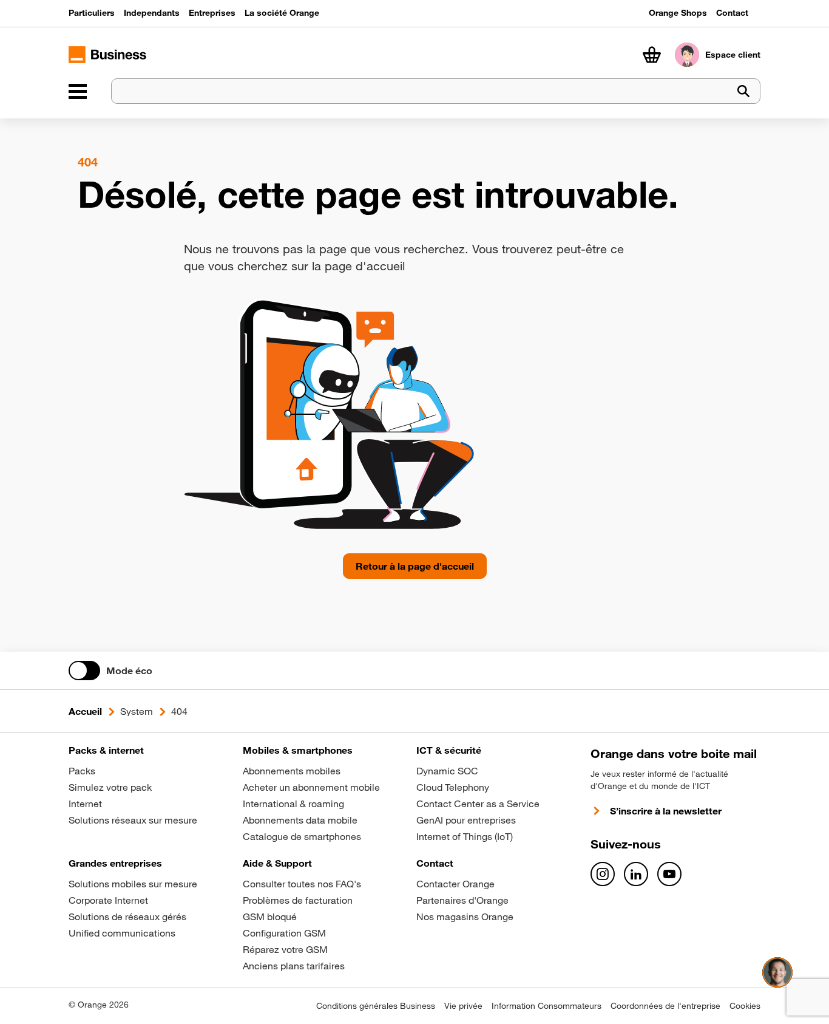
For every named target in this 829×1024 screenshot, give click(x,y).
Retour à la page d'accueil (415, 566)
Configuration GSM (284, 933)
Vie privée (463, 1005)
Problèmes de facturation (298, 900)
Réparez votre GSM (285, 949)
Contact (732, 12)
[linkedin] (636, 874)
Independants (152, 12)
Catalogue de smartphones (302, 836)
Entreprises (212, 12)
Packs (82, 771)
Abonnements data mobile (300, 820)
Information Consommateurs (546, 1005)
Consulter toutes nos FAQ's (302, 884)
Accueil (85, 711)
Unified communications (122, 933)
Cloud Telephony (452, 787)
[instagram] (602, 874)
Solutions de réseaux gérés (127, 916)
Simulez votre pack (110, 787)
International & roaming (293, 803)
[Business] (78, 91)
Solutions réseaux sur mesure (133, 820)
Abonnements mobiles (291, 771)
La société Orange (282, 12)
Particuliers (92, 12)
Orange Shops (678, 12)
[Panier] (652, 55)
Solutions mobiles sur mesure (133, 884)
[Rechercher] (743, 91)
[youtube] (669, 874)
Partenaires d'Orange (462, 900)
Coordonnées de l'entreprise (665, 1005)
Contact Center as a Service (478, 803)
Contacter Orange (455, 884)
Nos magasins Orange (464, 916)
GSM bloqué (270, 916)
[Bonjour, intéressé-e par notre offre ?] (777, 972)
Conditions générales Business (375, 1005)
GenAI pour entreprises (466, 820)
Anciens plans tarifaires (294, 966)
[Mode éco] (84, 670)
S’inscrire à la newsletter (666, 811)
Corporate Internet (108, 900)
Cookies (744, 1005)
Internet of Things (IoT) (464, 836)
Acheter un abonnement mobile (311, 787)
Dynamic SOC (447, 771)
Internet (85, 803)
